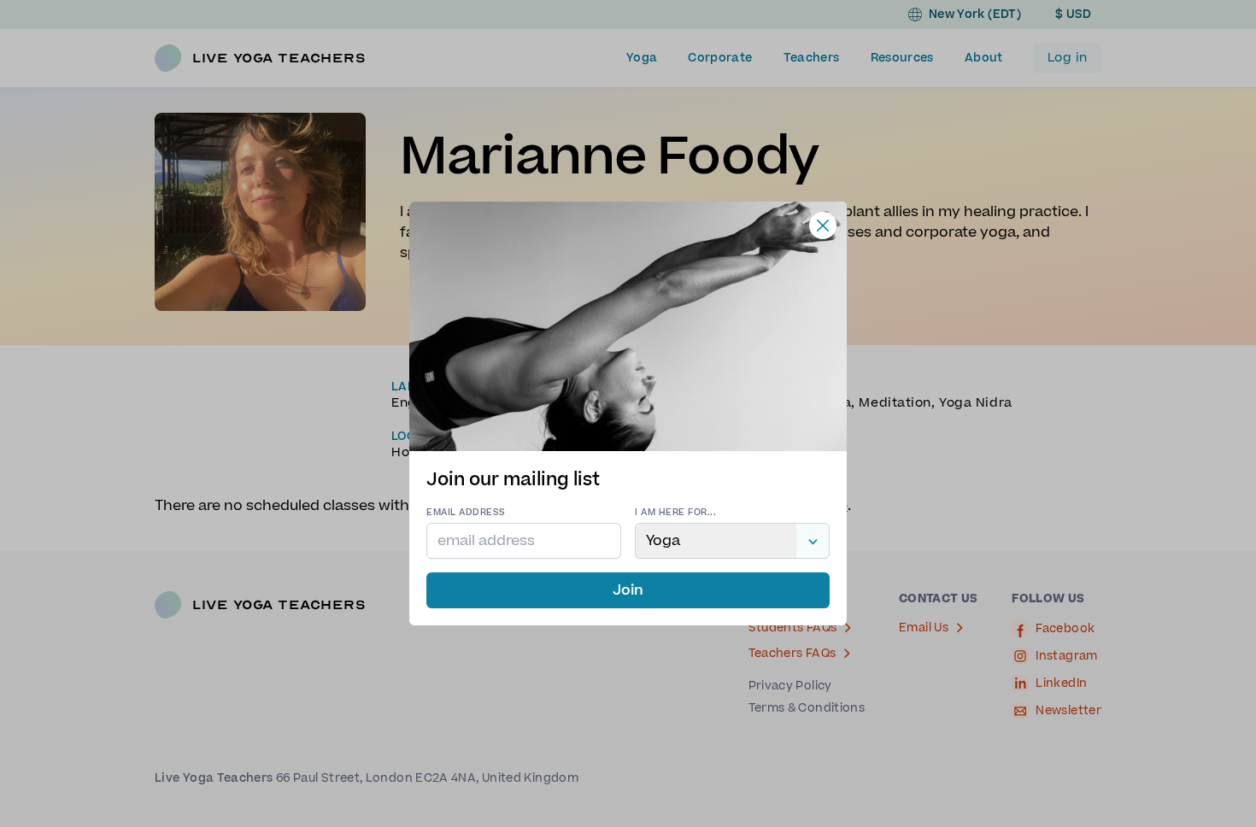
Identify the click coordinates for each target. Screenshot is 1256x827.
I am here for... (675, 512)
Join (628, 590)
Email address (466, 512)
